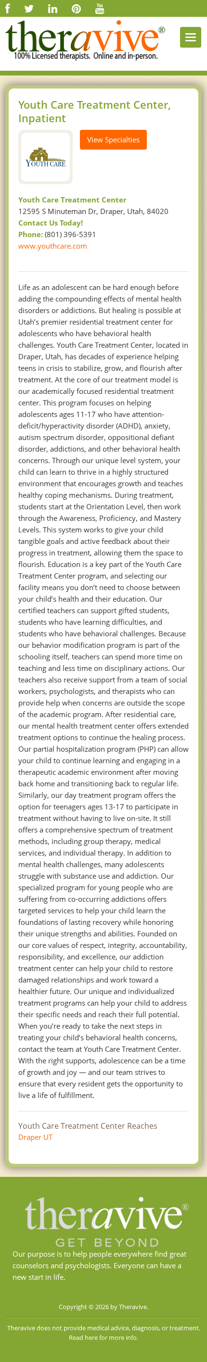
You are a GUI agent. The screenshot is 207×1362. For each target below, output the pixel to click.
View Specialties (113, 139)
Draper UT (35, 1137)
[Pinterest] (76, 8)
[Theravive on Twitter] (29, 8)
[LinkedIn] (52, 8)
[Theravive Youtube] (99, 8)
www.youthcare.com (52, 246)
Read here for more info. (103, 1337)
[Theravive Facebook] (7, 8)
